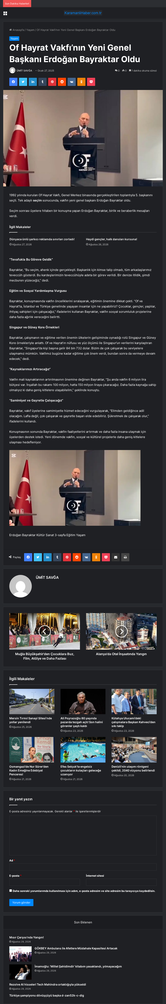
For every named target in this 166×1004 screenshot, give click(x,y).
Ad (12, 860)
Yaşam (30, 29)
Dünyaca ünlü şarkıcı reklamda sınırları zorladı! (42, 239)
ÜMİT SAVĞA (24, 70)
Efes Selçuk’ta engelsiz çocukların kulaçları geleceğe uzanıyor (81, 770)
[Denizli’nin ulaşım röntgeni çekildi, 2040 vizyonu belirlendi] (134, 750)
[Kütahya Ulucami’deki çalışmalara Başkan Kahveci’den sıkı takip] (134, 701)
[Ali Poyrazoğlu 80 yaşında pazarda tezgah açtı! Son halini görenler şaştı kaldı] (83, 701)
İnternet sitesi (95, 875)
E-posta (15, 875)
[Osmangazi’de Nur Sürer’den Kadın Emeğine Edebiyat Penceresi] (31, 750)
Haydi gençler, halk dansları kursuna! (111, 239)
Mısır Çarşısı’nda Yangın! (26, 937)
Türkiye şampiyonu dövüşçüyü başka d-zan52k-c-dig (46, 995)
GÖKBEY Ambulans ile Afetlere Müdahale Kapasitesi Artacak (76, 948)
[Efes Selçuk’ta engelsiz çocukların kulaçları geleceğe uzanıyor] (83, 750)
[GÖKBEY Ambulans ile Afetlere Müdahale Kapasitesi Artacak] (20, 954)
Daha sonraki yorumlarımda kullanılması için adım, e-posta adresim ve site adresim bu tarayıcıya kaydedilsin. (84, 891)
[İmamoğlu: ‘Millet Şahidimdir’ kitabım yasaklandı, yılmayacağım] (20, 972)
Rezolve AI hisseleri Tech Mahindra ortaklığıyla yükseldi (47, 984)
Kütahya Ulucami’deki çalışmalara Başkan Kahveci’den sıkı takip (133, 722)
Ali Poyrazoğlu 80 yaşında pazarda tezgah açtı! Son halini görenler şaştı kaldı (82, 722)
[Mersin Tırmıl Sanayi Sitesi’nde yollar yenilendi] (31, 701)
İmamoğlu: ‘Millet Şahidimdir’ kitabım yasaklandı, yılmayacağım (78, 966)
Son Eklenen (83, 922)
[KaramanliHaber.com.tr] (83, 13)
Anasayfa (18, 29)
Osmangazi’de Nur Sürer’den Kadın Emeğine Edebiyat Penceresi (29, 770)
